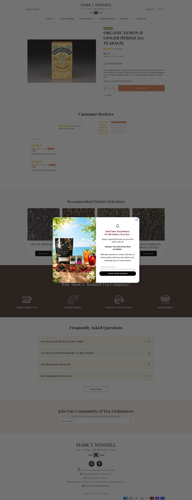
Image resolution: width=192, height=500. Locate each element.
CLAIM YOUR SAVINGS (118, 273)
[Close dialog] (137, 219)
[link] (117, 226)
